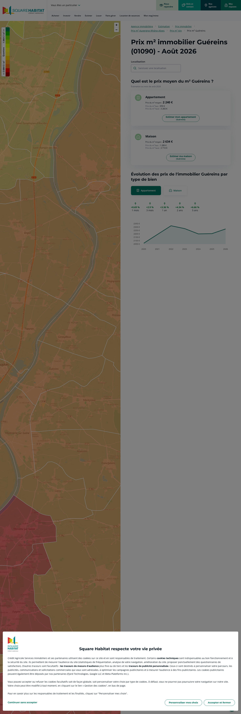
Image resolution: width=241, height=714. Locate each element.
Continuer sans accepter (22, 702)
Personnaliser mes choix (183, 702)
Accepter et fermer (219, 702)
